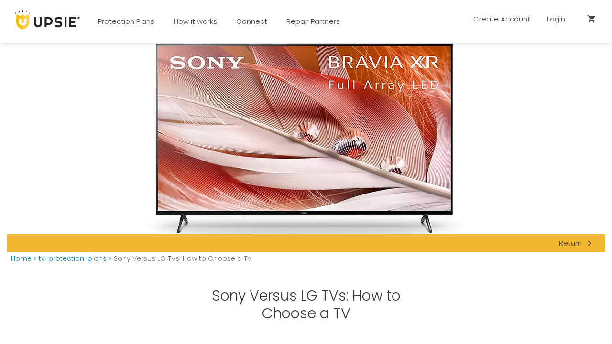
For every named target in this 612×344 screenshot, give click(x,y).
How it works (195, 21)
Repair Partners (313, 21)
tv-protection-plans (73, 259)
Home (21, 259)
